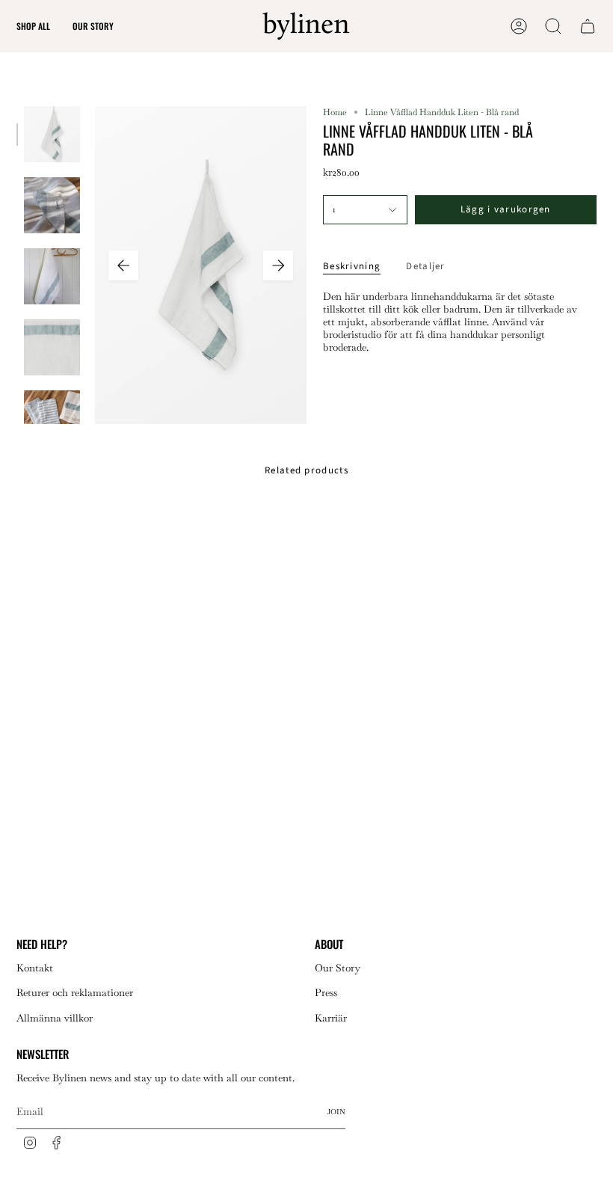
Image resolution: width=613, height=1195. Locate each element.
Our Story (337, 968)
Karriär (331, 1018)
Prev (123, 265)
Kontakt (34, 968)
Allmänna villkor (54, 1018)
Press (326, 992)
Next (278, 265)
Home (335, 111)
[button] (33, 26)
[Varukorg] (587, 26)
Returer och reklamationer (74, 992)
